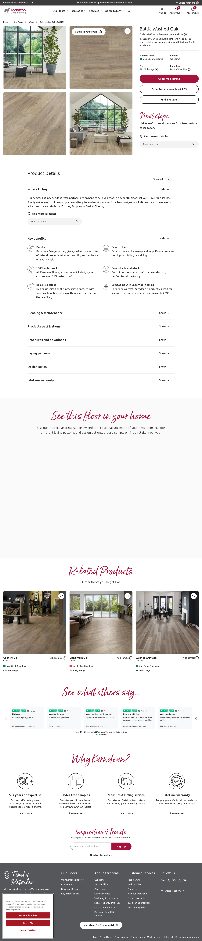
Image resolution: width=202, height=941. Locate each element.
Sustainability (101, 884)
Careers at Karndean (104, 907)
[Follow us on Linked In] (163, 880)
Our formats (67, 884)
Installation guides (137, 907)
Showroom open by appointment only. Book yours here (104, 2)
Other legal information (187, 937)
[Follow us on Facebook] (168, 880)
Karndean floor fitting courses (105, 914)
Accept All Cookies (28, 915)
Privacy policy (121, 937)
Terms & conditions (102, 937)
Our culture (100, 889)
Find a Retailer (169, 99)
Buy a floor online (70, 893)
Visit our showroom (137, 893)
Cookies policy (137, 937)
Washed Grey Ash (146, 657)
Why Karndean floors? (72, 880)
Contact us (133, 889)
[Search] (193, 144)
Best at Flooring (94, 206)
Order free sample (169, 78)
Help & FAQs (134, 880)
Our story (99, 880)
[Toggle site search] (129, 11)
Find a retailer (134, 884)
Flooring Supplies (71, 206)
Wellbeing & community (106, 898)
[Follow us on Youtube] (185, 880)
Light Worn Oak (79, 657)
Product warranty (136, 898)
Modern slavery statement (160, 937)
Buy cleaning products (139, 903)
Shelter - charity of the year (107, 903)
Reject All (28, 923)
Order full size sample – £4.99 (169, 89)
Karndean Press (102, 893)
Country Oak (10, 657)
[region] (28, 916)
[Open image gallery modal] (34, 57)
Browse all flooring (70, 889)
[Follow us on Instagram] (174, 880)
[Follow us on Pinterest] (179, 880)
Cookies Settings (28, 930)
